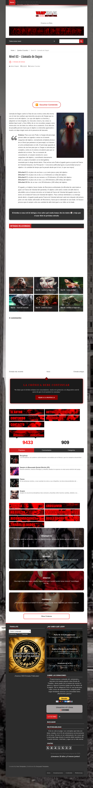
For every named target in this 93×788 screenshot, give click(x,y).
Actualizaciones (58, 773)
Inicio (48, 371)
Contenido (69, 773)
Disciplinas (24, 455)
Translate (25, 634)
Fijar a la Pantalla (46, 397)
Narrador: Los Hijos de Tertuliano (28, 2)
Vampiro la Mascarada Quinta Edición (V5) (34, 467)
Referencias (79, 773)
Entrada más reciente (16, 371)
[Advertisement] (46, 83)
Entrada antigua (79, 371)
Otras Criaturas (46, 616)
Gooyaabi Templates (42, 766)
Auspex (22, 491)
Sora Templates (21, 766)
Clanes (22, 479)
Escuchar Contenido (46, 104)
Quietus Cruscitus (35, 66)
